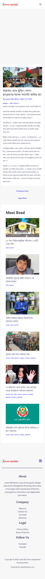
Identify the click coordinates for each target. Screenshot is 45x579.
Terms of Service (22, 532)
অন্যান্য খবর (9, 394)
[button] (40, 461)
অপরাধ (8, 325)
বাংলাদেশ (27, 358)
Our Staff (22, 515)
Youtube (22, 547)
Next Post (22, 198)
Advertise (22, 518)
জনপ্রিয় (30, 394)
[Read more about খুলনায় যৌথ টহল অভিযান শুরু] (22, 341)
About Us (22, 508)
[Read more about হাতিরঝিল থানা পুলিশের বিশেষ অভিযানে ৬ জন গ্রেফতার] (22, 413)
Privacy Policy (22, 529)
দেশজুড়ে (21, 358)
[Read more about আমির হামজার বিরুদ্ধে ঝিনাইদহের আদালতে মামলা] (22, 303)
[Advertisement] (22, 32)
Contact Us (22, 511)
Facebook (22, 544)
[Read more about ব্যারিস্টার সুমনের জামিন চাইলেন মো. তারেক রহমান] (22, 264)
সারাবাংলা (33, 358)
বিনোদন (14, 397)
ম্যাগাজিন (19, 397)
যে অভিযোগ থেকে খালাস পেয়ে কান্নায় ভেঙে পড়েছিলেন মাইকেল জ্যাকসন (21, 389)
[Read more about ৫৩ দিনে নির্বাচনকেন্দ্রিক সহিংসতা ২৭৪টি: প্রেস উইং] (22, 227)
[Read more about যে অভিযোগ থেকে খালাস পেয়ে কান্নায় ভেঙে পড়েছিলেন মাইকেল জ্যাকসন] (22, 374)
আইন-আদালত (10, 248)
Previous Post (22, 191)
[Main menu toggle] (40, 4)
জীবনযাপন (8, 397)
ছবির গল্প (25, 394)
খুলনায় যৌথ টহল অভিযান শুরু (17, 354)
